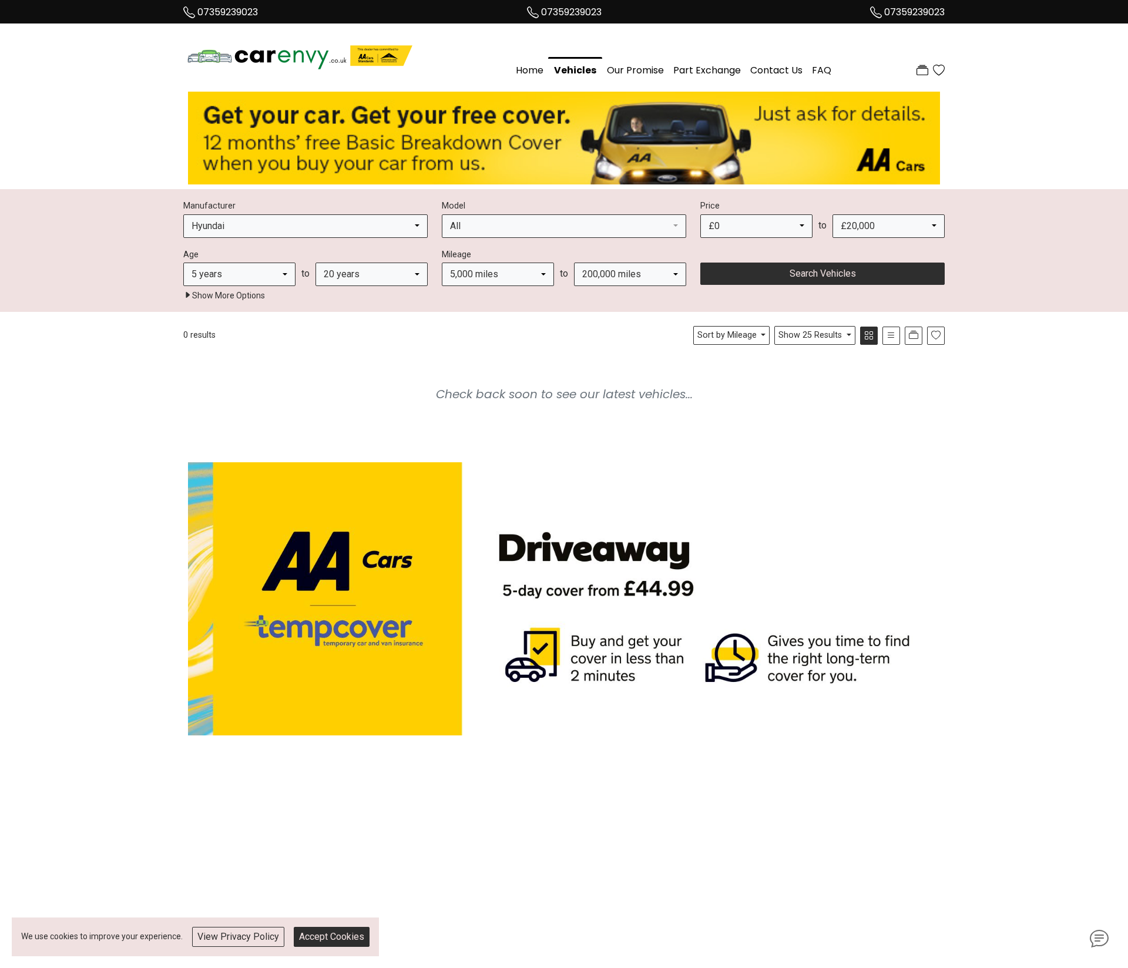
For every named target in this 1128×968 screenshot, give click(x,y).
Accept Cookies (331, 936)
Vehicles (575, 70)
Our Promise (635, 70)
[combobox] (305, 226)
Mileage (456, 255)
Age (191, 255)
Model (453, 206)
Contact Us (776, 70)
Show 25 (810, 335)
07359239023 (227, 12)
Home (529, 70)
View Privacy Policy (238, 936)
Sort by (727, 335)
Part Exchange (707, 70)
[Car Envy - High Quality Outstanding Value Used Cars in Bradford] (300, 54)
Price (710, 206)
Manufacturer (209, 206)
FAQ (821, 70)
